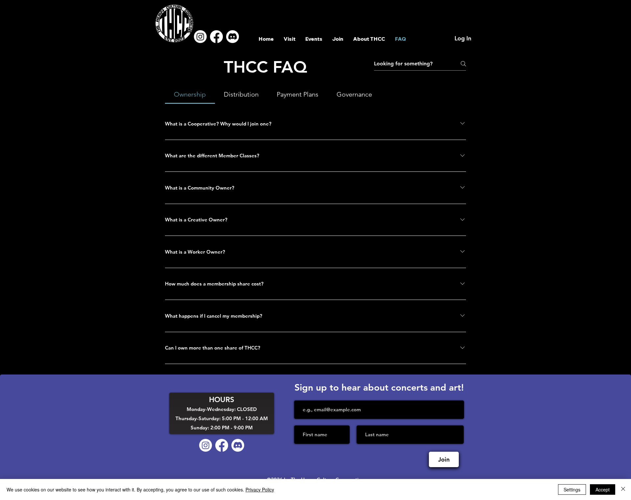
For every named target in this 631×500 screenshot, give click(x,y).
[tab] (190, 94)
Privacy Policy (259, 489)
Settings (572, 489)
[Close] (623, 489)
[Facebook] (216, 36)
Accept (603, 489)
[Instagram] (200, 36)
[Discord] (232, 36)
